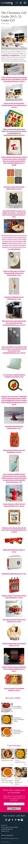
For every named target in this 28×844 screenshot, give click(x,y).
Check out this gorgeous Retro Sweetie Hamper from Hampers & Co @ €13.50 (14, 105)
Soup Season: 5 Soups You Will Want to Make (18, 719)
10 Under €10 (14, 55)
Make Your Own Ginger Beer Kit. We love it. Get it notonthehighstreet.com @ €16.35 (14, 530)
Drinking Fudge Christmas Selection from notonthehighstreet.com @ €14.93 (14, 669)
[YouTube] (18, 820)
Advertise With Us (7, 829)
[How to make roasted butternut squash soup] (7, 732)
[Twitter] (9, 820)
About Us (4, 825)
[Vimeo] (21, 820)
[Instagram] (6, 820)
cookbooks (4, 55)
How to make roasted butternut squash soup (18, 731)
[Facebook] (12, 820)
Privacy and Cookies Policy (9, 827)
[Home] (7, 3)
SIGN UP (14, 808)
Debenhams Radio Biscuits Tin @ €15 (14, 573)
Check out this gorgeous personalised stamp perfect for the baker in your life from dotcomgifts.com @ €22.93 (14, 79)
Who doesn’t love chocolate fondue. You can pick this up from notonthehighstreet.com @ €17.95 (14, 323)
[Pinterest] (15, 820)
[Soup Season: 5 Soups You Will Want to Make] (7, 719)
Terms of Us (5, 831)
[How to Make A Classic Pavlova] (7, 707)
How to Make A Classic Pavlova (17, 707)
